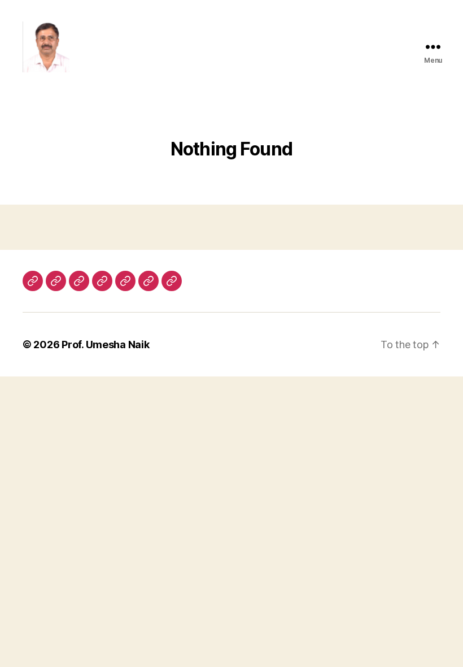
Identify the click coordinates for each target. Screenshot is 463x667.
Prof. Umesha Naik (105, 344)
